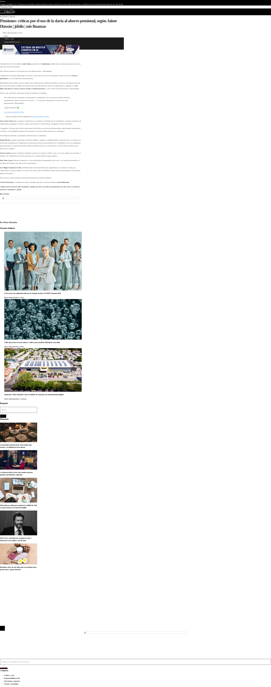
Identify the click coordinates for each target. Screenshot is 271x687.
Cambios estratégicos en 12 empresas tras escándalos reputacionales (22, 4)
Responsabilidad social (12, 587)
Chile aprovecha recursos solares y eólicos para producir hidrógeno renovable (32, 342)
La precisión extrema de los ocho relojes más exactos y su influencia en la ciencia (72, 4)
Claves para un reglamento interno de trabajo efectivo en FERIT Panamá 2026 (53, 7)
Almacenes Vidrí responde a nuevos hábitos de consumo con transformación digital (34, 394)
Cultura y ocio (9, 581)
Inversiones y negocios (7, 16)
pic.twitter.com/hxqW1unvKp (14, 112)
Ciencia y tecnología (11, 579)
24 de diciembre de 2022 (41, 116)
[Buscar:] (18, 410)
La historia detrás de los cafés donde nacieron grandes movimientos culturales (32, 601)
